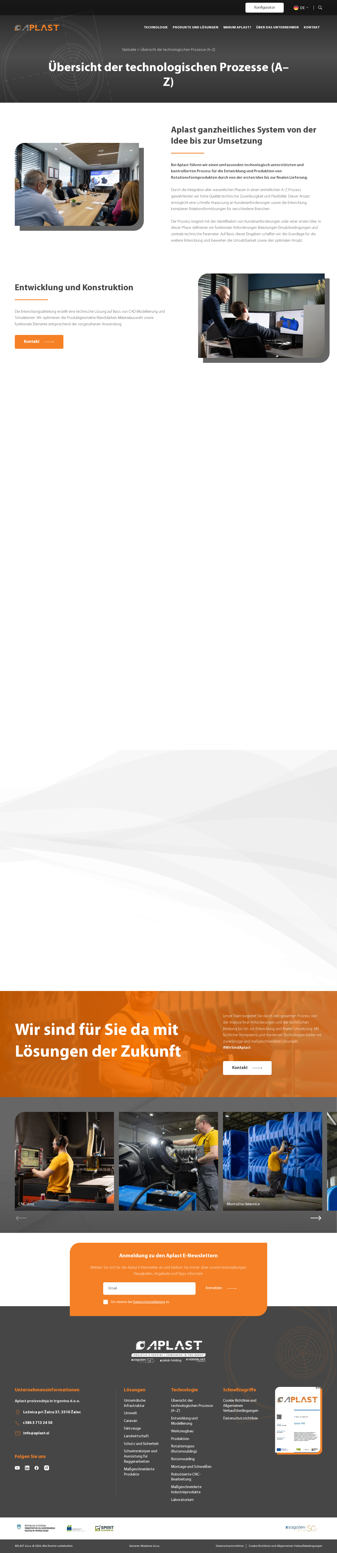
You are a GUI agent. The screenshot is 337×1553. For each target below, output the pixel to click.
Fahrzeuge (132, 1429)
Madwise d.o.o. (150, 1546)
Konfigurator (264, 8)
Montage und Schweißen (191, 1467)
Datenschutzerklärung (149, 1302)
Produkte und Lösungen (195, 27)
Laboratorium (182, 1500)
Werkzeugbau (182, 1431)
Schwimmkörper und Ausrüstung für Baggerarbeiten (140, 1456)
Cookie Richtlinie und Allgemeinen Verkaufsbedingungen (240, 1406)
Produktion (180, 1439)
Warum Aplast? (237, 27)
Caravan (130, 1421)
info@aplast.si (36, 1433)
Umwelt (130, 1413)
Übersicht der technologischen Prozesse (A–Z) (192, 1406)
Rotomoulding (183, 1459)
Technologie (156, 27)
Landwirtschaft (136, 1436)
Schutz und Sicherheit (141, 1444)
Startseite (129, 50)
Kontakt (312, 27)
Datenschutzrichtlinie (240, 1418)
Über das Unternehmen (277, 27)
